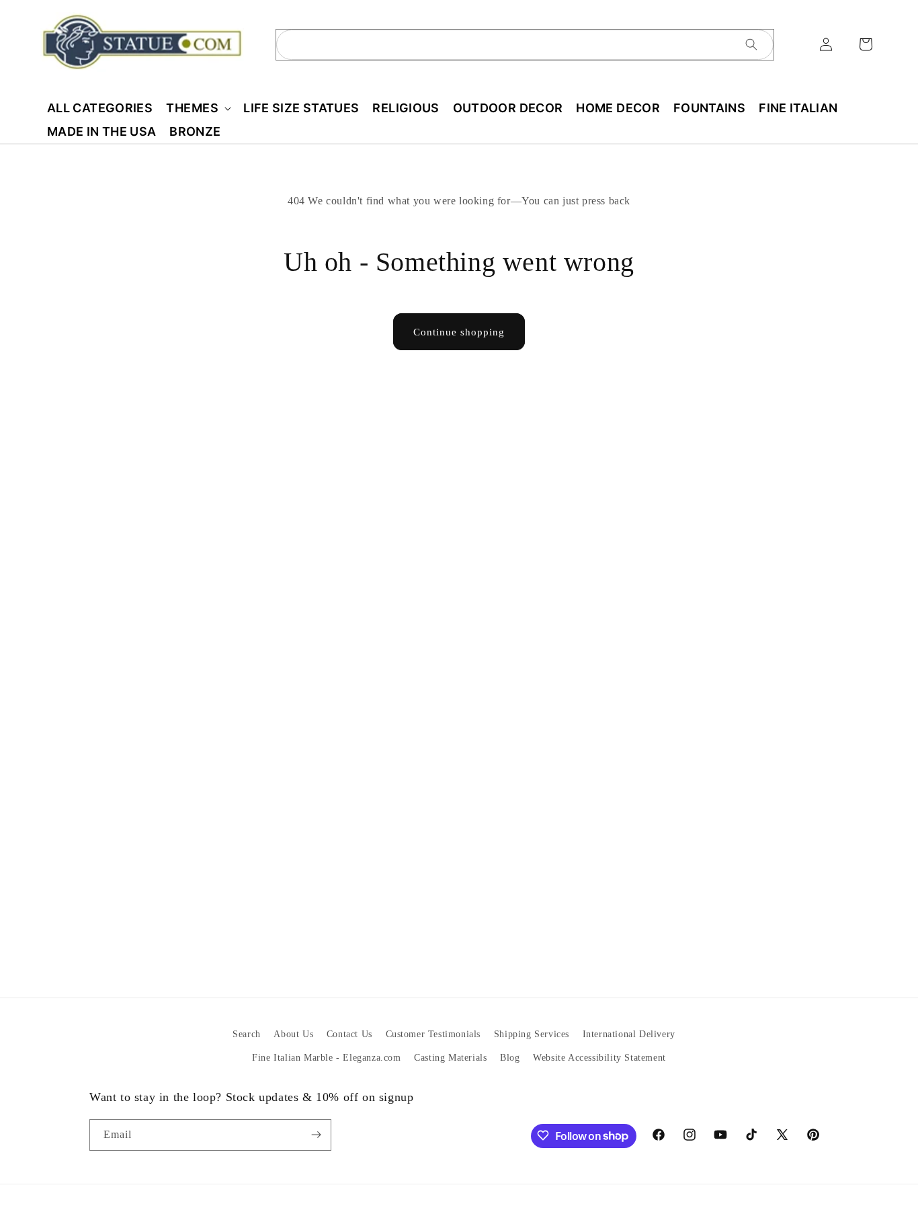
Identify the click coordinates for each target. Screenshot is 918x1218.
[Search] (751, 44)
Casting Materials (450, 1058)
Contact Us (349, 1034)
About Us (293, 1034)
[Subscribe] (316, 1134)
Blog (509, 1058)
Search (247, 1034)
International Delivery (629, 1034)
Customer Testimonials (433, 1034)
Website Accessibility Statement (599, 1058)
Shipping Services (531, 1034)
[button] (198, 108)
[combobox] (525, 45)
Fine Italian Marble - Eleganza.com (326, 1058)
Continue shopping (459, 332)
